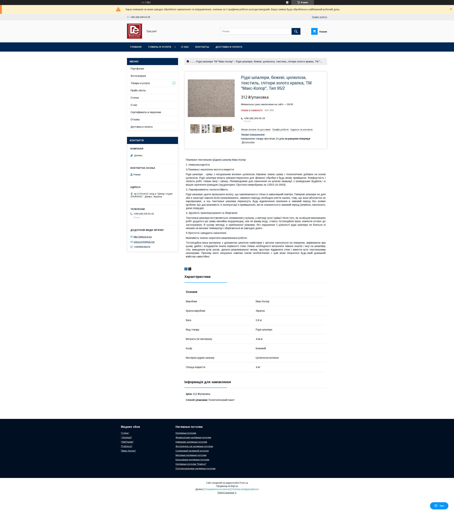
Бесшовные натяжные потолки (192, 459)
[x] (189, 269)
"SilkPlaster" (127, 442)
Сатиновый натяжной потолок (192, 450)
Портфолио (137, 68)
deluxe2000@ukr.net (144, 242)
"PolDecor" (126, 446)
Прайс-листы (138, 90)
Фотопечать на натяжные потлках (194, 446)
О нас (185, 47)
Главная (136, 47)
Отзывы (135, 119)
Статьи (135, 97)
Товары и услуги (159, 47)
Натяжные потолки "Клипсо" (191, 464)
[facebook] (185, 269)
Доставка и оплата (228, 47)
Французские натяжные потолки (193, 437)
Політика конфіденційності (245, 489)
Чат (442, 505)
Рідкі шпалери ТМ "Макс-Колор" (214, 61)
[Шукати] (296, 31)
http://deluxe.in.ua (143, 236)
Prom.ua (244, 483)
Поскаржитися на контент (217, 489)
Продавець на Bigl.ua (227, 486)
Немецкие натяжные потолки (191, 442)
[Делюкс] (134, 37)
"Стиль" (125, 433)
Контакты (202, 47)
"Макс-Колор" (128, 450)
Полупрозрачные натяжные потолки (195, 468)
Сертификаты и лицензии (146, 112)
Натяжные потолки (186, 433)
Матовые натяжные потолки (191, 455)
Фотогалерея (138, 75)
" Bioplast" (126, 437)
